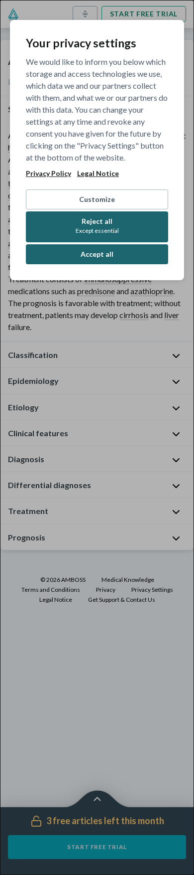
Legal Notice (98, 173)
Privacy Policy (48, 173)
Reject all (97, 225)
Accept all (97, 254)
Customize (97, 199)
